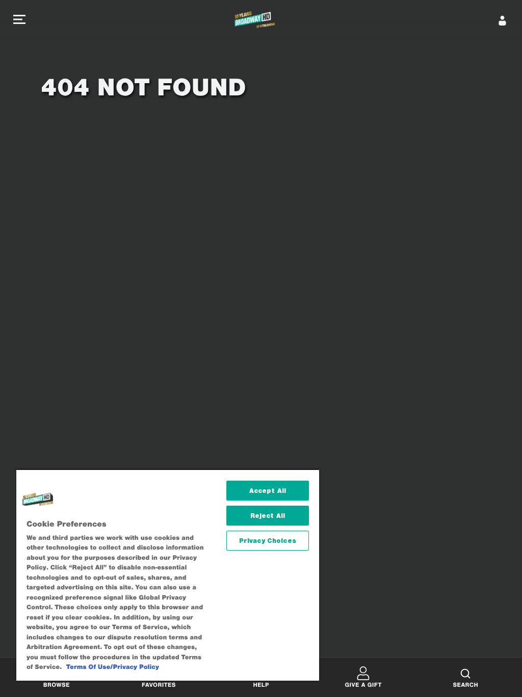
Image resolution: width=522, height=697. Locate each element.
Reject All (267, 515)
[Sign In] (502, 20)
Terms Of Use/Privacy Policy (112, 667)
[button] (19, 20)
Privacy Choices (267, 540)
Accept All (267, 490)
